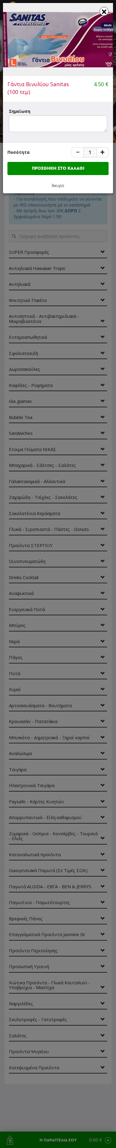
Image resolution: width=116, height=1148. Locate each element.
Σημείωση (19, 111)
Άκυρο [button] (58, 185)
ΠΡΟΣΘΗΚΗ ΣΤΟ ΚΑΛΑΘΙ (58, 168)
